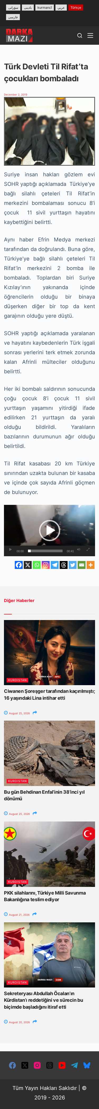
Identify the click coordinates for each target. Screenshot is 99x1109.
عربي (61, 8)
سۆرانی (13, 8)
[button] (49, 530)
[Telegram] (55, 565)
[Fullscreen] (88, 550)
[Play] (11, 550)
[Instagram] (46, 565)
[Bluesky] (86, 1065)
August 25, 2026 (19, 713)
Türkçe (75, 8)
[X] (28, 565)
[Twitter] (73, 565)
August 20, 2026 (19, 1022)
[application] (49, 530)
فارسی (13, 17)
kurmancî (44, 8)
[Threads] (64, 565)
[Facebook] (19, 565)
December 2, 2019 (15, 94)
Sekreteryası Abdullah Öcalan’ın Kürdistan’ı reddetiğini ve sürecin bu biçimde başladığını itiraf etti (43, 1000)
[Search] (79, 35)
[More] (91, 565)
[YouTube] (62, 1065)
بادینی (28, 8)
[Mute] (79, 550)
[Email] (82, 565)
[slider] (45, 551)
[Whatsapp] (37, 565)
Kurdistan (17, 680)
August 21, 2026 (19, 914)
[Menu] (90, 35)
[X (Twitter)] (24, 1065)
